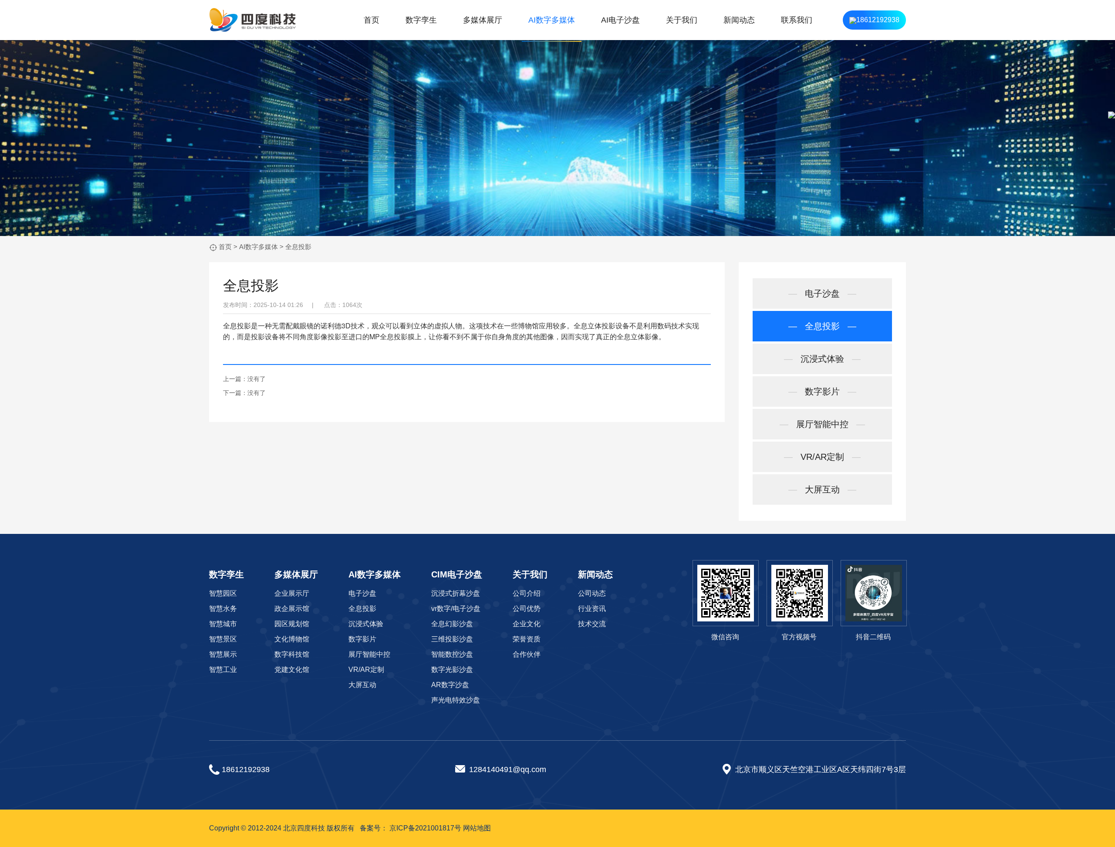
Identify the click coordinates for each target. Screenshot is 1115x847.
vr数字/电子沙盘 (455, 608)
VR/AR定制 (822, 457)
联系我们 (796, 20)
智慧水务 (223, 608)
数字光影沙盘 (452, 669)
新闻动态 (739, 20)
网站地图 (477, 828)
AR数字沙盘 (450, 684)
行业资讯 (592, 608)
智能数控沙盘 (452, 654)
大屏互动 (822, 489)
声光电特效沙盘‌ (455, 700)
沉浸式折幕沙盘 (455, 593)
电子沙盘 (822, 293)
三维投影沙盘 (452, 639)
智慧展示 (223, 654)
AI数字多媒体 (551, 20)
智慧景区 (223, 639)
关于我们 (681, 20)
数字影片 (822, 391)
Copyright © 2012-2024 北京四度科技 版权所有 (282, 828)
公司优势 (527, 608)
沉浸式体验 (822, 359)
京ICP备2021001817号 (425, 828)
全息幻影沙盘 (452, 624)
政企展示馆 (291, 608)
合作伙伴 (527, 654)
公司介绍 (527, 593)
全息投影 (298, 246)
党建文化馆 (291, 669)
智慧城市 (223, 624)
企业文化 (527, 624)
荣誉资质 (527, 639)
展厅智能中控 (822, 424)
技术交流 (592, 624)
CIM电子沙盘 (456, 574)
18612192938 (877, 20)
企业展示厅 (291, 593)
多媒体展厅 (482, 20)
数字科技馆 (291, 654)
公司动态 (592, 593)
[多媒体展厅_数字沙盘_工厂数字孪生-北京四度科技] (252, 20)
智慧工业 (223, 669)
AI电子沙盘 (620, 20)
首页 (371, 20)
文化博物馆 (291, 639)
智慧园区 (223, 593)
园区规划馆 (291, 624)
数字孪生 (421, 20)
